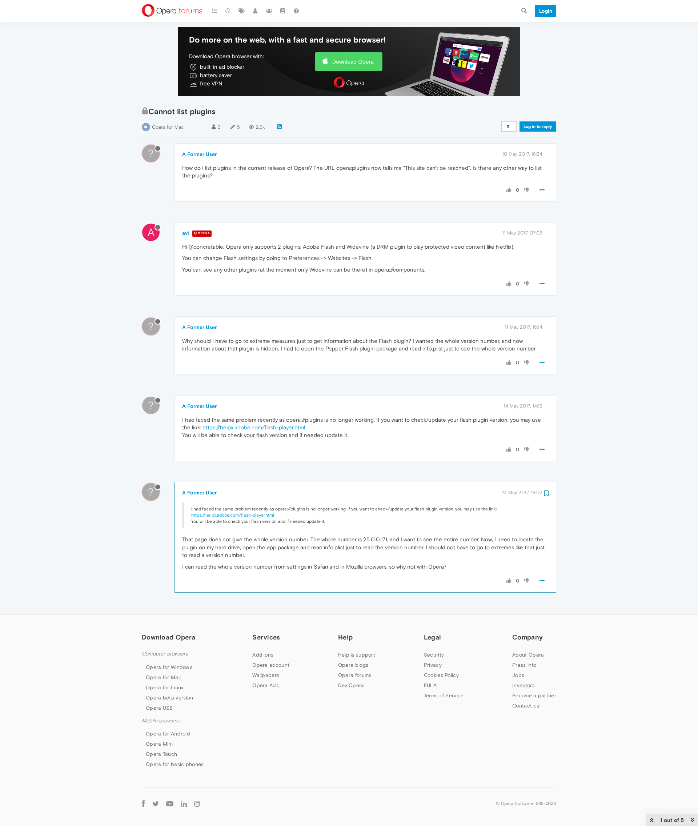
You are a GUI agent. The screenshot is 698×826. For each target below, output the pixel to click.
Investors (523, 685)
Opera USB (159, 708)
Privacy (433, 665)
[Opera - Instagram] (197, 803)
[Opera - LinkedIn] (183, 803)
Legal (432, 637)
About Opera (528, 655)
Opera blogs (353, 665)
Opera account (270, 665)
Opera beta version (169, 698)
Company (527, 637)
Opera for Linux (165, 687)
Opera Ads (265, 685)
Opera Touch (161, 754)
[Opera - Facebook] (143, 803)
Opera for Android (168, 734)
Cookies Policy (441, 675)
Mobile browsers (161, 721)
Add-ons (262, 655)
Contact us (525, 706)
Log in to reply (538, 126)
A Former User (199, 154)
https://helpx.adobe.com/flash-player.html (253, 427)
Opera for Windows (169, 667)
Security (434, 655)
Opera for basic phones (175, 764)
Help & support (356, 655)
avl (185, 233)
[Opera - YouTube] (170, 803)
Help (345, 637)
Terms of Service (444, 695)
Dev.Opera (351, 685)
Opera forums (355, 675)
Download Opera (353, 62)
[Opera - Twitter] (156, 803)
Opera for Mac (168, 127)
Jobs (518, 675)
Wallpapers (265, 675)
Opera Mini (159, 744)
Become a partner (534, 695)
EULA (430, 685)
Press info (524, 665)
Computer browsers (165, 654)
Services (266, 637)
